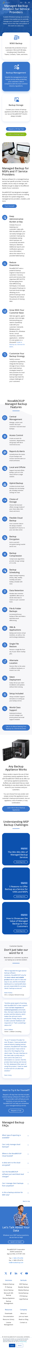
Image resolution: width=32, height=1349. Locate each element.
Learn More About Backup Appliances (16, 809)
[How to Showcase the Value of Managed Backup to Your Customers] (16, 918)
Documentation (8, 1316)
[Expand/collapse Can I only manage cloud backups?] (28, 1145)
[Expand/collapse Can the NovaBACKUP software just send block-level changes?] (28, 1172)
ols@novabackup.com (16, 1262)
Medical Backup (23, 1290)
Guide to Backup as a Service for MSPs (17, 344)
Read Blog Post (20, 862)
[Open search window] (25, 2)
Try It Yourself (9, 206)
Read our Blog (23, 1319)
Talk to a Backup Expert (16, 134)
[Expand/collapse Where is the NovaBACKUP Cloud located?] (28, 1154)
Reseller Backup (23, 1287)
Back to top (26, 1201)
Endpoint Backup (8, 1284)
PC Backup (8, 1287)
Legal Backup (23, 1299)
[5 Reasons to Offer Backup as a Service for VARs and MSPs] (16, 883)
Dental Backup (23, 1293)
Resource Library (8, 1319)
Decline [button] (20, 1345)
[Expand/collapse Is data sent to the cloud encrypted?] (28, 1163)
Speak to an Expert (16, 1242)
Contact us (23, 1322)
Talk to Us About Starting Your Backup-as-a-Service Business (16, 727)
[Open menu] (29, 2)
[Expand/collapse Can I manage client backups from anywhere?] (28, 1184)
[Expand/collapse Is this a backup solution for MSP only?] (28, 1193)
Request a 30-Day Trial (16, 129)
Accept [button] (12, 1345)
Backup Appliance (8, 1298)
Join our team (23, 1316)
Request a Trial (16, 1111)
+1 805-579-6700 (17, 1258)
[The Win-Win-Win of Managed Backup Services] (16, 849)
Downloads (8, 1313)
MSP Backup (23, 1284)
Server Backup (8, 1290)
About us (23, 1313)
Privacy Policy (23, 1341)
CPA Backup (23, 1296)
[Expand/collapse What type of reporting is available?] (28, 1136)
